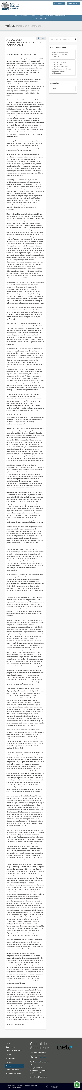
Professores (10, 1058)
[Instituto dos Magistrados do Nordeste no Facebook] (32, 18)
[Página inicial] (10, 6)
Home (16, 15)
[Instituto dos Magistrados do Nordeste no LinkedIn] (45, 18)
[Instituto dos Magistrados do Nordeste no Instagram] (41, 18)
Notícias (41, 15)
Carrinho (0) (60, 3)
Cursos (8, 1054)
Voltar (41, 38)
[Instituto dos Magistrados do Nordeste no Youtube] (36, 18)
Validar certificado (12, 1070)
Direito (54, 88)
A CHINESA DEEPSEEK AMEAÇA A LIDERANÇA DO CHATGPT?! (61, 55)
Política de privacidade (14, 1051)
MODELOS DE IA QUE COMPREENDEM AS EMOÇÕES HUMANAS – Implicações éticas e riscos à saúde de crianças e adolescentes (61, 68)
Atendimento (49, 15)
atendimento (42, 1057)
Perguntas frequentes (61, 15)
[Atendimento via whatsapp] (49, 18)
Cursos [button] (33, 15)
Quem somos (24, 15)
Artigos (8, 1066)
